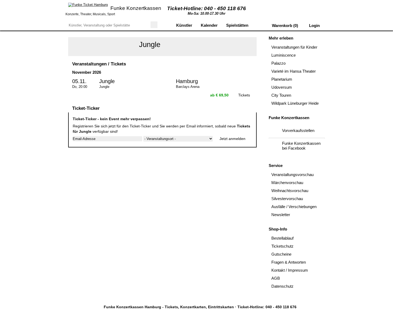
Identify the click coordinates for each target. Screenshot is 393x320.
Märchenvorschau (287, 182)
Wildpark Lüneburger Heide (295, 103)
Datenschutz (282, 286)
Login (314, 25)
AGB (275, 278)
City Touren (281, 95)
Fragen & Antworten (288, 262)
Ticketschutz (282, 246)
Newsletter (280, 214)
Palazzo (278, 63)
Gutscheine (281, 254)
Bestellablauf (282, 238)
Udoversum (281, 87)
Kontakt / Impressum (289, 270)
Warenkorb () (284, 25)
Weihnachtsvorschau (289, 190)
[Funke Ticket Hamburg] (88, 5)
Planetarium (281, 79)
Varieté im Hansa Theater (293, 71)
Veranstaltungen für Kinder (294, 47)
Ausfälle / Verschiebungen (294, 206)
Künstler (184, 25)
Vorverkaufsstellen (298, 130)
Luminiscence (283, 55)
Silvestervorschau (287, 198)
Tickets (244, 95)
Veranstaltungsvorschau (292, 174)
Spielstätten (237, 25)
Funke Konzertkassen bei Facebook (301, 145)
